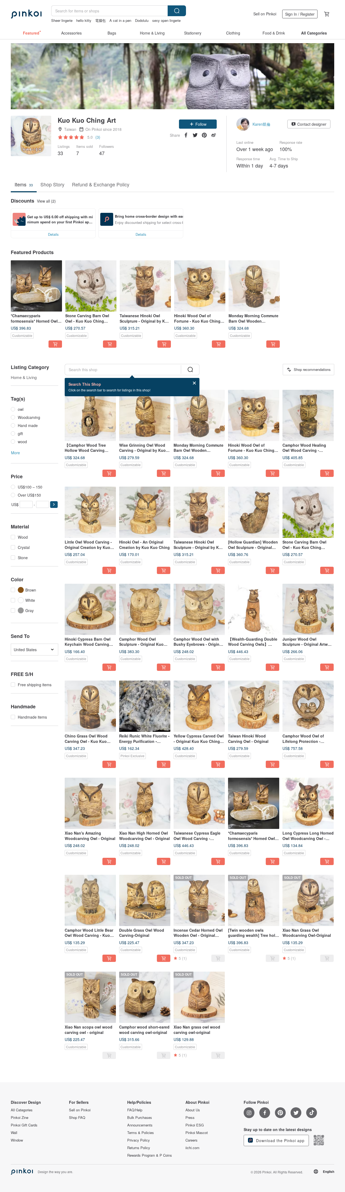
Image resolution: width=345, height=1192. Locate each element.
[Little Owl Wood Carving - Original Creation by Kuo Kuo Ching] (90, 512)
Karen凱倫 (261, 124)
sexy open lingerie (166, 20)
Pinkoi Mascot (196, 1133)
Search (177, 10)
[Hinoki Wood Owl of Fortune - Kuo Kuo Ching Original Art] (199, 286)
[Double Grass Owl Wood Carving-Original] (144, 900)
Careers (191, 1140)
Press (190, 1117)
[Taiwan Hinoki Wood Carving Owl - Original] (253, 706)
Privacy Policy (138, 1140)
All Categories (22, 1110)
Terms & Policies (140, 1133)
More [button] (15, 452)
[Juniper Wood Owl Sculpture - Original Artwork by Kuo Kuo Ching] (308, 609)
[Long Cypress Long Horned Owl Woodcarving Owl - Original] (308, 803)
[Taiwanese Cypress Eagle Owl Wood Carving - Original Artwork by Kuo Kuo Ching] (199, 803)
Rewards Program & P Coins (149, 1155)
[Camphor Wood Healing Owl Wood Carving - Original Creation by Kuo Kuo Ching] (308, 415)
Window (17, 1140)
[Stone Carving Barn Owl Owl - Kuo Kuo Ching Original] (90, 286)
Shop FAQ (77, 1117)
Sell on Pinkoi (264, 13)
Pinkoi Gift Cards (24, 1125)
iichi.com (192, 1148)
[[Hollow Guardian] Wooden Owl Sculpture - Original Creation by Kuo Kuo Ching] (253, 512)
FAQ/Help (134, 1110)
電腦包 (100, 20)
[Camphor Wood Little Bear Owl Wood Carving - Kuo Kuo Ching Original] (90, 900)
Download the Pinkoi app (280, 1140)
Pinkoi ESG (194, 1125)
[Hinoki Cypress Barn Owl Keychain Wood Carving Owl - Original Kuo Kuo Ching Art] (90, 609)
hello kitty (83, 20)
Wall (14, 1133)
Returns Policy (138, 1148)
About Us (192, 1110)
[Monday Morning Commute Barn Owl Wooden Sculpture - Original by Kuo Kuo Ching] (254, 286)
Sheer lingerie (62, 20)
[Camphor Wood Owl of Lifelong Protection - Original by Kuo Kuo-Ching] (308, 706)
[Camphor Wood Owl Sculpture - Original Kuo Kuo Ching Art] (144, 609)
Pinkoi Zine (19, 1117)
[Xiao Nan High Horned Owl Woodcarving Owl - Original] (144, 803)
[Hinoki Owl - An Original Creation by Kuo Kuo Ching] (144, 512)
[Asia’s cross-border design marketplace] (26, 14)
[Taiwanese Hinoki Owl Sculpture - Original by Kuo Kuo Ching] (145, 286)
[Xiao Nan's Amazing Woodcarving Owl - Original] (90, 803)
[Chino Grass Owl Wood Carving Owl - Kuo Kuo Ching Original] (90, 706)
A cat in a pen (120, 20)
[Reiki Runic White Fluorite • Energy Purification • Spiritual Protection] (144, 706)
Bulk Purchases (139, 1117)
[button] (198, 124)
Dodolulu (142, 20)
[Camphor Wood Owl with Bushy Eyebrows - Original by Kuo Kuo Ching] (199, 609)
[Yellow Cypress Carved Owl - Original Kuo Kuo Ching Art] (199, 706)
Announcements (140, 1125)
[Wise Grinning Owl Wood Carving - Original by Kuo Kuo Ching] (144, 415)
